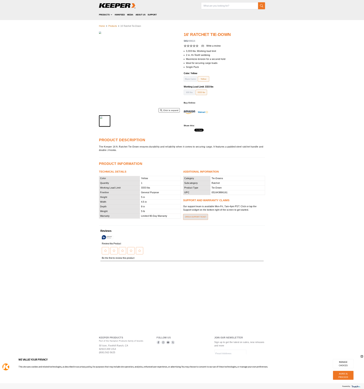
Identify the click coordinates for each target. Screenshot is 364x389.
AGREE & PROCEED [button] (343, 375)
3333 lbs (201, 92)
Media (130, 15)
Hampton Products (118, 341)
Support (152, 15)
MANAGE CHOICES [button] (343, 364)
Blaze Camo (190, 79)
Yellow (203, 79)
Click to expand (171, 110)
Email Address (223, 353)
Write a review (213, 46)
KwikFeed (120, 15)
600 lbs (189, 92)
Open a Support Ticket (195, 217)
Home (102, 26)
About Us (140, 15)
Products (104, 15)
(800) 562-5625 (107, 352)
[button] (362, 356)
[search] (261, 5)
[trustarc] (355, 386)
